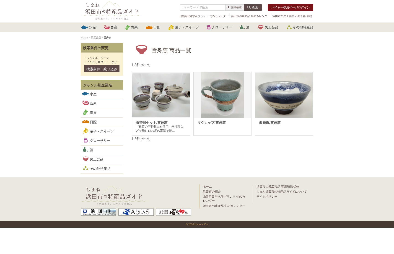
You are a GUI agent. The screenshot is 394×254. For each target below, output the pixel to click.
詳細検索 (236, 7)
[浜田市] (98, 212)
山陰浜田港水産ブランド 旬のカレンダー (203, 16)
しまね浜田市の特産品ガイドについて (282, 191)
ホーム (207, 186)
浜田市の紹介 (212, 191)
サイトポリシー (267, 196)
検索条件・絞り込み (101, 69)
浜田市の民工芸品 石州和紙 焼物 (292, 16)
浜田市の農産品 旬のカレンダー (250, 16)
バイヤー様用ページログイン (290, 7)
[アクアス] (136, 212)
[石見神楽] (173, 212)
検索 (255, 7)
